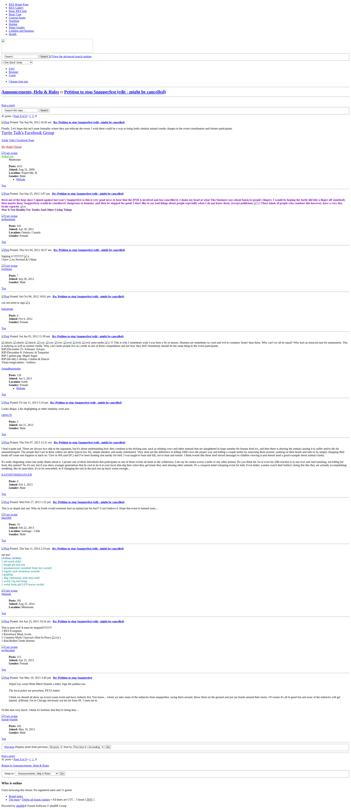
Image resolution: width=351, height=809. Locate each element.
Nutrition (14, 21)
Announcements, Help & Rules (30, 91)
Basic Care (15, 14)
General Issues (17, 17)
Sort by (68, 746)
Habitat (13, 24)
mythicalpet (8, 650)
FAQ (12, 68)
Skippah (6, 593)
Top (3, 185)
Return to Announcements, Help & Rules (25, 765)
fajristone (6, 269)
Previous (9, 746)
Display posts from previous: (32, 746)
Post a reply (8, 105)
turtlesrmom (8, 219)
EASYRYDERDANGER (16, 474)
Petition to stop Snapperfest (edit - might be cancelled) (115, 91)
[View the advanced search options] (70, 56)
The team (14, 799)
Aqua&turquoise (11, 368)
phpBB (20, 805)
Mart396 (6, 517)
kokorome (7, 308)
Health (12, 34)
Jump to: (9, 773)
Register (13, 72)
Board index (16, 796)
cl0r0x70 (6, 415)
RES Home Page (19, 4)
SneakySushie (9, 719)
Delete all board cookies (36, 799)
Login (12, 75)
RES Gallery (16, 7)
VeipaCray (7, 156)
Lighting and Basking (21, 30)
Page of (20, 116)
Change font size (18, 81)
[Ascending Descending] (99, 746)
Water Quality (17, 27)
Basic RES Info (18, 11)
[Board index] (47, 51)
